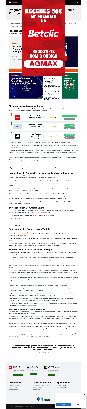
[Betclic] (43, 40)
